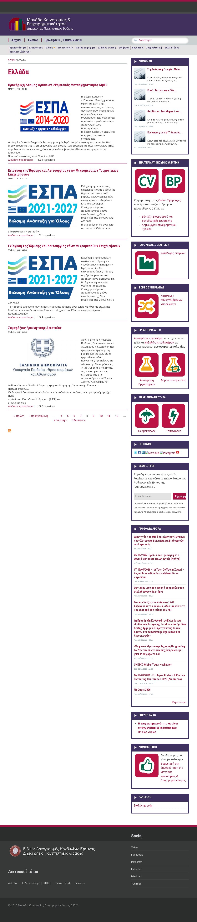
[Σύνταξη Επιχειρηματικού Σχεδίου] (173, 192)
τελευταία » (79, 420)
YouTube (136, 883)
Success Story (65, 47)
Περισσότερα (179, 702)
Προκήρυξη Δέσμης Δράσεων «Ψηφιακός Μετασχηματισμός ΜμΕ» (57, 85)
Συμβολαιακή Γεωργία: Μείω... (164, 69)
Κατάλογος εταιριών (173, 253)
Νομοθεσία (138, 47)
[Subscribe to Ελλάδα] (9, 431)
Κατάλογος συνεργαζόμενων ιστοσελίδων (171, 300)
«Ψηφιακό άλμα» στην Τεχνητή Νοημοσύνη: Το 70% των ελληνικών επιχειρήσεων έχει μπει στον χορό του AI (160, 650)
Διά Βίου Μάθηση (107, 47)
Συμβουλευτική (154, 47)
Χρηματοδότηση (18, 47)
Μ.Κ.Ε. (47, 883)
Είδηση (49, 47)
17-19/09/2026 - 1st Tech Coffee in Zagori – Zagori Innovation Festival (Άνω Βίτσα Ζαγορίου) (159, 573)
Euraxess (79, 883)
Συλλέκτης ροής (143, 805)
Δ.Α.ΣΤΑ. (12, 883)
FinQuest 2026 (142, 689)
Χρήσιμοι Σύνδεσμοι (20, 51)
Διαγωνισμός (36, 47)
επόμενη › (60, 420)
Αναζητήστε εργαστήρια (148, 338)
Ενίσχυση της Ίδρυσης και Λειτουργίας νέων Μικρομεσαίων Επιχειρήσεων (64, 246)
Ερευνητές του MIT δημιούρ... (164, 132)
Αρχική (16, 40)
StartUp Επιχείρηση (85, 47)
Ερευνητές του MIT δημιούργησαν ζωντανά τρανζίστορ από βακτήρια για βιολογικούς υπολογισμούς (159, 540)
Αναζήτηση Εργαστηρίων (147, 382)
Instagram (136, 861)
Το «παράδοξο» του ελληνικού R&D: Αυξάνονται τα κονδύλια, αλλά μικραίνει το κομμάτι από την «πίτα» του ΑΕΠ (159, 606)
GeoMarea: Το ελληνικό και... (164, 111)
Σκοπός (33, 40)
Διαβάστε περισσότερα (20, 160)
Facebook (137, 854)
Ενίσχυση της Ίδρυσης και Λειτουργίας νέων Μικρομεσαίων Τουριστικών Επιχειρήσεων (63, 172)
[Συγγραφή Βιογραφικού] (147, 192)
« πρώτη (18, 415)
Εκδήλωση (124, 47)
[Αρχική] (48, 31)
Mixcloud (136, 876)
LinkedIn (135, 869)
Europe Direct (63, 883)
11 (108, 415)
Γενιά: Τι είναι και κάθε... (161, 90)
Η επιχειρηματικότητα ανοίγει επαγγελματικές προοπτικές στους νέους (158, 727)
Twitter (134, 847)
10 (101, 415)
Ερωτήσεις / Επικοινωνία (63, 40)
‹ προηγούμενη (38, 415)
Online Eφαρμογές (169, 200)
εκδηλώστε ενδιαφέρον (159, 342)
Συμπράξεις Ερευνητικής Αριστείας (35, 328)
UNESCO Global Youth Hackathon (153, 664)
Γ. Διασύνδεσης (30, 883)
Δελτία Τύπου (172, 47)
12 (116, 415)
